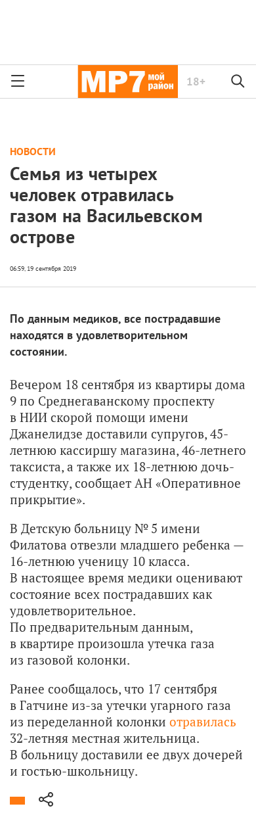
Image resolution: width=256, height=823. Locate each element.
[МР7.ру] (127, 81)
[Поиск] (238, 81)
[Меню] (17, 81)
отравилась (202, 721)
